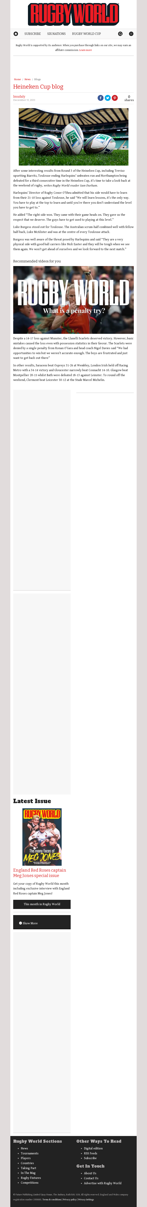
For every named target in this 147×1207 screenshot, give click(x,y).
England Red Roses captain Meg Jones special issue (39, 873)
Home (17, 79)
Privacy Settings (86, 1199)
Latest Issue (32, 801)
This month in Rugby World (42, 904)
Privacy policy (70, 1199)
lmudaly (19, 96)
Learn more (85, 50)
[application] (73, 300)
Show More (30, 923)
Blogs (37, 79)
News (27, 79)
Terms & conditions (51, 1199)
